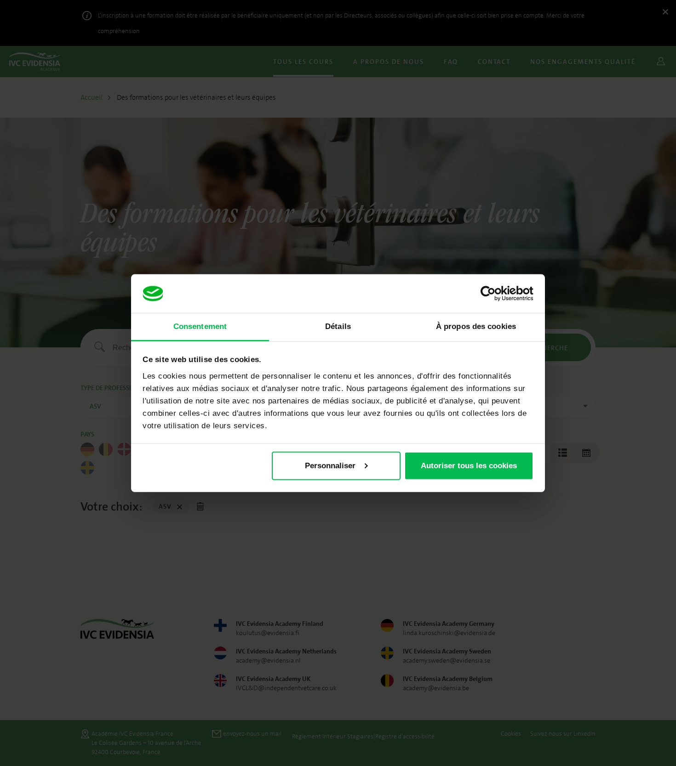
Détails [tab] (338, 326)
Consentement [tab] (200, 326)
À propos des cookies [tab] (476, 326)
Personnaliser (330, 465)
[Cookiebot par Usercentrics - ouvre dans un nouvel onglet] (493, 293)
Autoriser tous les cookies (469, 465)
